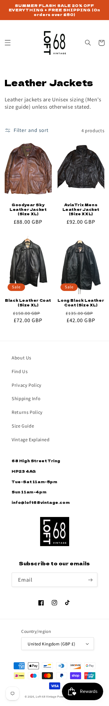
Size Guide (23, 426)
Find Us (20, 371)
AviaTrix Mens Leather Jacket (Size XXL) (80, 209)
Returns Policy (27, 412)
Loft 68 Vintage (46, 696)
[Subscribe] (90, 580)
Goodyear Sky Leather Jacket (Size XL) (28, 209)
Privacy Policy (27, 385)
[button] (7, 43)
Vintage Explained (31, 439)
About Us (21, 357)
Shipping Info (26, 398)
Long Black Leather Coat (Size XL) (81, 302)
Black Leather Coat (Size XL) (28, 302)
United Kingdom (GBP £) (51, 644)
